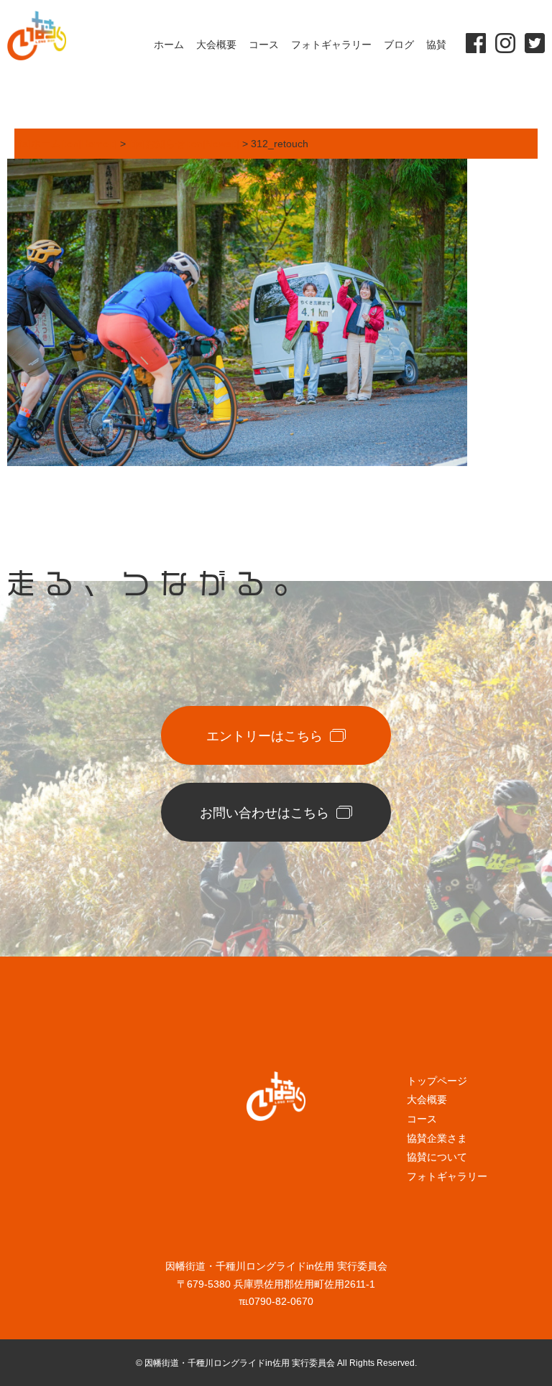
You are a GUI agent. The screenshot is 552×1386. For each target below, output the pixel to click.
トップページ (437, 1081)
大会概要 (216, 44)
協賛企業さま (437, 1138)
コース (264, 44)
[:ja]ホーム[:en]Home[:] (65, 143)
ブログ (399, 44)
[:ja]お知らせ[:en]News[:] (184, 143)
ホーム (169, 44)
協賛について (437, 1157)
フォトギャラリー (331, 44)
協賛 (436, 44)
